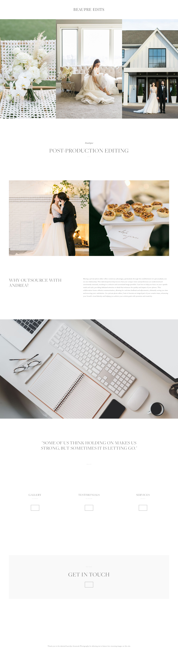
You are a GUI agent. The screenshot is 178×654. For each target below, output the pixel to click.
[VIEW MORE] (35, 508)
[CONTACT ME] (89, 585)
